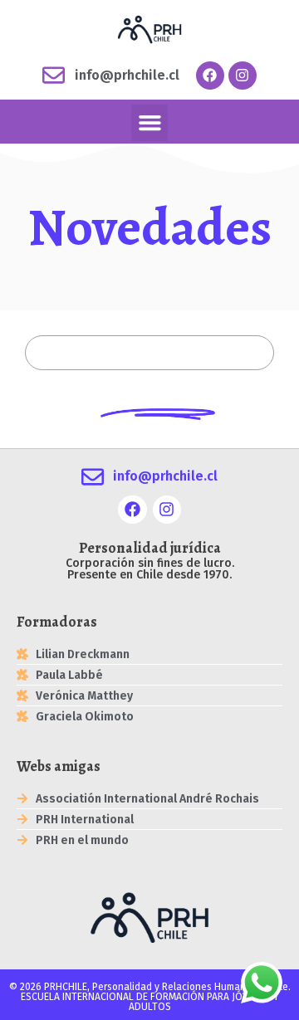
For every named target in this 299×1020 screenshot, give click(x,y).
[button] (149, 123)
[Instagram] (242, 75)
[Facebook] (210, 75)
